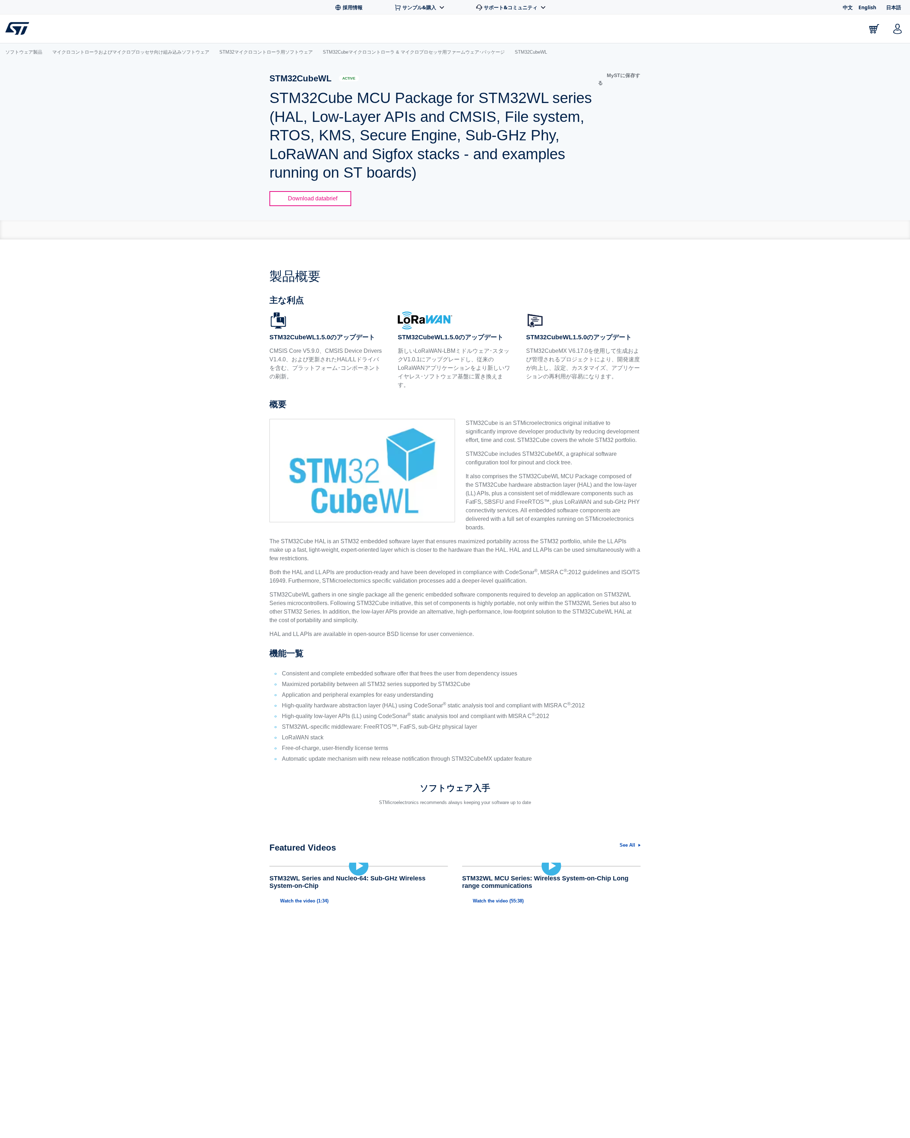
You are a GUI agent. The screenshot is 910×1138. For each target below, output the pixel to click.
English (867, 7)
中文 (848, 7)
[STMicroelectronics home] (18, 28)
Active (348, 78)
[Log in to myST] (897, 28)
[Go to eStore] (874, 29)
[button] (619, 79)
